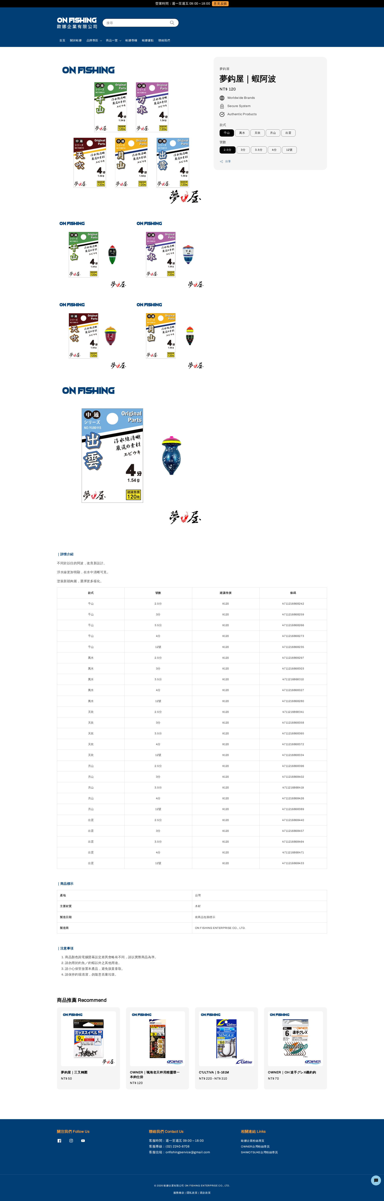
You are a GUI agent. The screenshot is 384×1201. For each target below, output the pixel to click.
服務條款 (178, 1192)
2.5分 (227, 150)
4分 (274, 150)
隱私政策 (192, 1192)
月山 (273, 132)
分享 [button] (228, 161)
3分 (243, 150)
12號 (289, 150)
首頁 (62, 40)
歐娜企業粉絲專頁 (252, 1140)
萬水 (242, 132)
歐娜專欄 (131, 40)
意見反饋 (220, 3)
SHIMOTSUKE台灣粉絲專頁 (259, 1152)
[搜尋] (172, 23)
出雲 (288, 132)
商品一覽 (112, 40)
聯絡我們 (164, 40)
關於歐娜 (76, 40)
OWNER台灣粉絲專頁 (255, 1146)
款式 (223, 125)
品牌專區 (92, 40)
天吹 (258, 132)
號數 (223, 142)
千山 (227, 132)
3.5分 (259, 150)
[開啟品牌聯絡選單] (376, 1180)
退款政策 (205, 1192)
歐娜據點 (148, 40)
